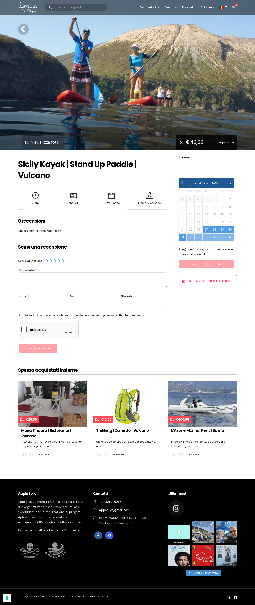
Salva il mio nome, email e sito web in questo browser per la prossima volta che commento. (84, 315)
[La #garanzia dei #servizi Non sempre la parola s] (179, 532)
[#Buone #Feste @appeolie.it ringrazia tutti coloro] (202, 555)
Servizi (169, 7)
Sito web (127, 296)
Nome (23, 296)
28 (214, 229)
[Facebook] (98, 535)
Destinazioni (148, 7)
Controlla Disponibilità (206, 264)
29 (222, 229)
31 (182, 237)
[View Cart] (234, 7)
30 (230, 229)
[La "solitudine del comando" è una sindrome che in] (202, 532)
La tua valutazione (30, 261)
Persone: (185, 157)
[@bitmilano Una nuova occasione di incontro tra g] (226, 532)
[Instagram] (109, 535)
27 (206, 229)
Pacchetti (188, 7)
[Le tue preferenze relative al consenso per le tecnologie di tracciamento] (7, 598)
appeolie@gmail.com (114, 510)
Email (74, 296)
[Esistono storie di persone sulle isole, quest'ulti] (226, 555)
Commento (27, 270)
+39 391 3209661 (111, 502)
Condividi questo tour (209, 281)
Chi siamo (207, 7)
